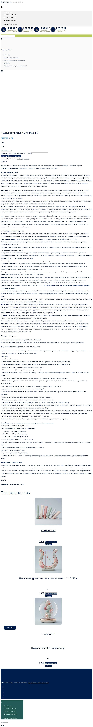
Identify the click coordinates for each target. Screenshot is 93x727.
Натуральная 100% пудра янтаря (48, 647)
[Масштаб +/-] (7, 722)
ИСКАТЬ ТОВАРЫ (6, 2)
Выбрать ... (48, 544)
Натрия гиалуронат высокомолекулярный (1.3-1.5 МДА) (48, 578)
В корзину (4, 156)
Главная (7, 55)
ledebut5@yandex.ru (10, 20)
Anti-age (7, 63)
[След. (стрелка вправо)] (3, 725)
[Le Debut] (33, 32)
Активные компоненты (11, 58)
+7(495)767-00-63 (10, 17)
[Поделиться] (3, 722)
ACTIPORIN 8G (48, 530)
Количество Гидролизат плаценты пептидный (16, 153)
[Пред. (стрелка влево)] (1, 725)
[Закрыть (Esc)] (1, 722)
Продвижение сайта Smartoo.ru (38, 683)
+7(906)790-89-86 (10, 15)
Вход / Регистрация (10, 24)
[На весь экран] (5, 722)
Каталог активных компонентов (14, 60)
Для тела (26, 159)
